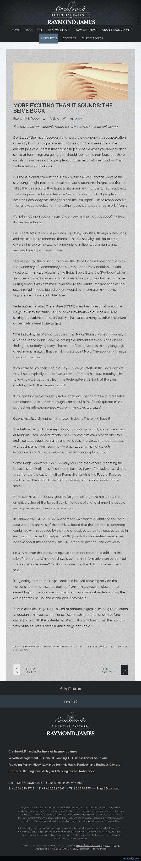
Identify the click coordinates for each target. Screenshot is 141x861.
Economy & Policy (26, 118)
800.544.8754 (83, 788)
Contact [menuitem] (69, 38)
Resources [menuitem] (49, 38)
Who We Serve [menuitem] (58, 29)
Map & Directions (108, 788)
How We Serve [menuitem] (86, 29)
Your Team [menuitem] (33, 29)
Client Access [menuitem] (92, 38)
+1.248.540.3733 (23, 788)
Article (54, 118)
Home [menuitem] (16, 29)
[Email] (73, 137)
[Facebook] (73, 124)
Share (77, 119)
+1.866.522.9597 (53, 788)
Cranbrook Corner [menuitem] (117, 29)
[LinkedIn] (73, 132)
